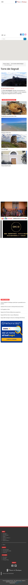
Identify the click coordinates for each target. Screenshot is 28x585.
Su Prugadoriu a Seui (5, 309)
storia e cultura (6, 63)
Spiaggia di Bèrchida (6, 132)
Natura (4, 539)
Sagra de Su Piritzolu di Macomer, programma (10, 312)
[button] (14, 49)
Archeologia (5, 535)
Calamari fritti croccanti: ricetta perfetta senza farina (12, 306)
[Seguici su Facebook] (21, 34)
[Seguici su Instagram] (25, 34)
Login (4, 35)
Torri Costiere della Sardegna (17, 63)
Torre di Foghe (4, 149)
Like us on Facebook (8, 573)
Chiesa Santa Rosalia (6, 165)
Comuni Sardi (6, 549)
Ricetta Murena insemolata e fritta (8, 116)
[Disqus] (14, 184)
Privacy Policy (6, 559)
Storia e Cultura (6, 537)
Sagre (4, 536)
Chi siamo (5, 557)
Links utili (5, 552)
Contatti (4, 558)
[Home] (21, 1)
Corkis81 (16, 583)
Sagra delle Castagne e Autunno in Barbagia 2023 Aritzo (13, 317)
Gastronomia (6, 540)
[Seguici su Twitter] (23, 34)
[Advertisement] (14, 18)
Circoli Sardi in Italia (7, 550)
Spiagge (5, 533)
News (4, 544)
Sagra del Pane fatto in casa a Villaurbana (10, 314)
